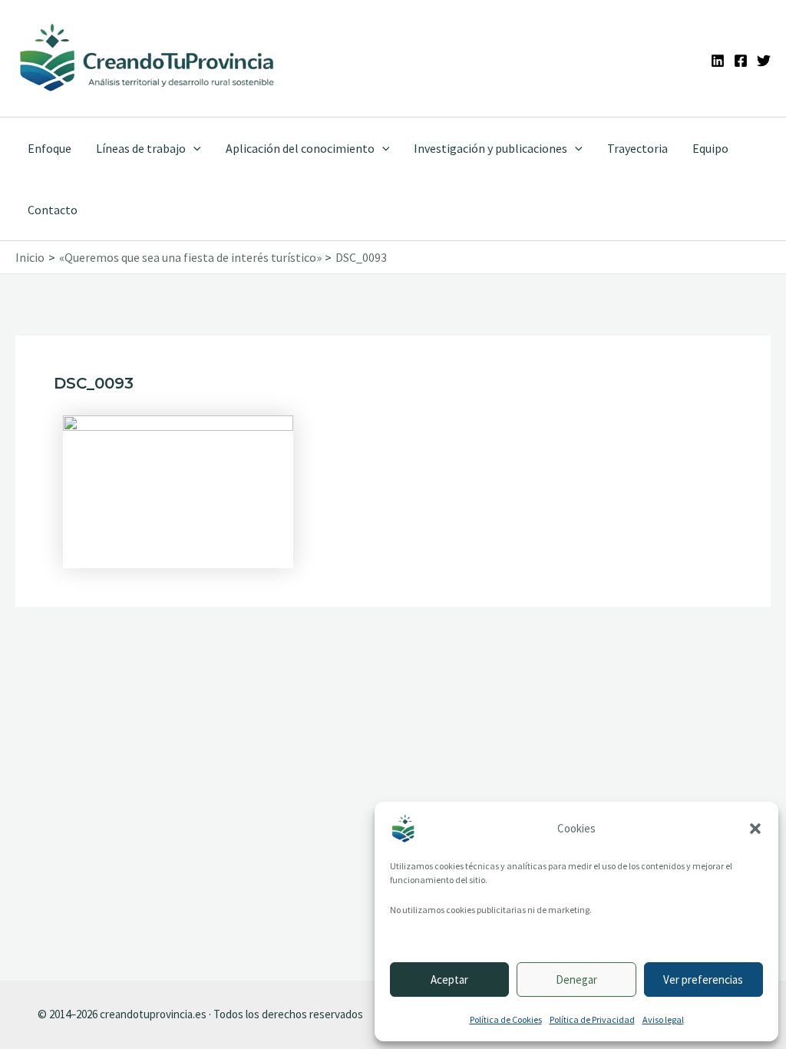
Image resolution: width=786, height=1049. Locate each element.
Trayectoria (637, 148)
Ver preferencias (703, 979)
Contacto (53, 209)
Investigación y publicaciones (490, 148)
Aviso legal (663, 1019)
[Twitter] (764, 61)
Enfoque (49, 148)
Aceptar (449, 979)
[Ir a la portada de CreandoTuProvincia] (147, 58)
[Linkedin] (718, 61)
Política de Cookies (506, 1019)
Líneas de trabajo (141, 148)
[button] (755, 828)
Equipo (710, 148)
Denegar (576, 979)
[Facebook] (741, 61)
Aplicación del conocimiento (300, 148)
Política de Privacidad (592, 1019)
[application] (193, 148)
